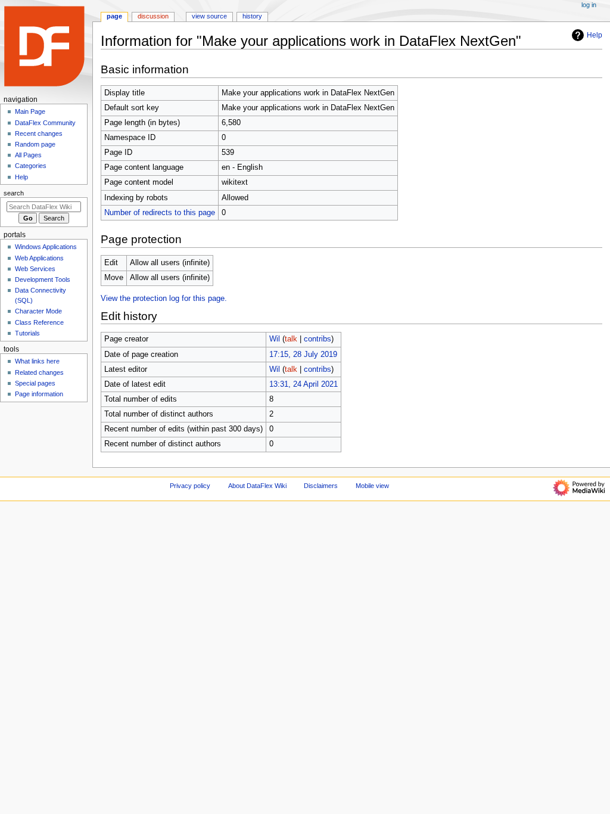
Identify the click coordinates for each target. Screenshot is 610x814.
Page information (39, 393)
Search (14, 193)
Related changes (39, 372)
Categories (30, 165)
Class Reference (39, 322)
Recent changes (39, 133)
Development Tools (42, 279)
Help (594, 35)
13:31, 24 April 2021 (303, 384)
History (252, 16)
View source (209, 16)
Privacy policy (190, 485)
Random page (35, 144)
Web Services (35, 268)
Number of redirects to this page (159, 213)
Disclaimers (321, 485)
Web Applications (39, 258)
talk (291, 339)
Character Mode (38, 311)
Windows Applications (46, 246)
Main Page (30, 111)
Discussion (153, 16)
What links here (37, 361)
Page (114, 16)
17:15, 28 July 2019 (303, 354)
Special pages (35, 383)
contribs (317, 339)
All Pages (28, 155)
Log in (588, 4)
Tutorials (27, 333)
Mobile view (372, 485)
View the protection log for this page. (164, 298)
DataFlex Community (45, 122)
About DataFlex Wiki (257, 485)
